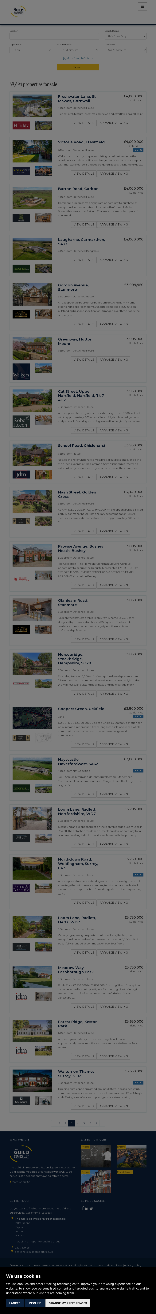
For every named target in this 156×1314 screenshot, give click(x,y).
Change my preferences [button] (68, 1303)
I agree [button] (15, 1303)
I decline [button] (35, 1303)
